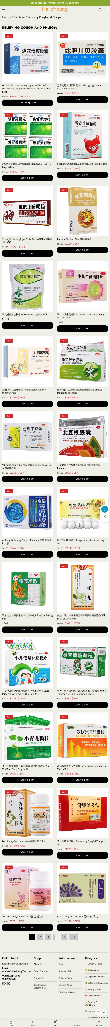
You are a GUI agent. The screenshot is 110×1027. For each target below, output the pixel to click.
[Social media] (104, 516)
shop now (74, 2)
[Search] (8, 9)
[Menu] (3, 9)
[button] (106, 9)
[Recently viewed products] (104, 509)
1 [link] (32, 937)
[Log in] (100, 9)
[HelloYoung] (55, 9)
